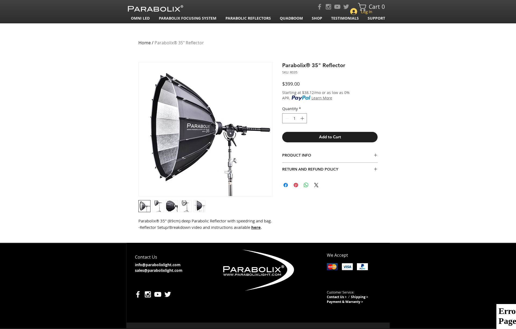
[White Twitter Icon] (167, 294)
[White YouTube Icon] (157, 294)
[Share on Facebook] (285, 185)
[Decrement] (286, 118)
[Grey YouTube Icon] (337, 6)
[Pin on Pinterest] (296, 185)
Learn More (321, 97)
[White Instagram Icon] (148, 294)
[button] (188, 18)
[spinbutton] (294, 118)
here (256, 227)
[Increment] (302, 118)
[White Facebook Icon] (138, 294)
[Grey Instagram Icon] (328, 6)
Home (144, 43)
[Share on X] (316, 185)
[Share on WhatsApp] (306, 185)
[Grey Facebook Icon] (319, 6)
